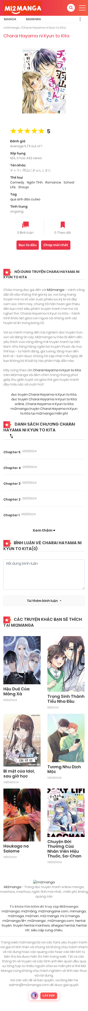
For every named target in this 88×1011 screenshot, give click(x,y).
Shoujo (23, 187)
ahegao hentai (63, 925)
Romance (53, 182)
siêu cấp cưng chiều (46, 930)
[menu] (82, 7)
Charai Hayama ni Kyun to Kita (44, 27)
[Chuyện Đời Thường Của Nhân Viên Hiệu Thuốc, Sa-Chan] (66, 812)
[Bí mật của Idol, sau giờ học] (22, 740)
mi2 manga (49, 916)
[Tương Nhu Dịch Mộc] (66, 737)
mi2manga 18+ (14, 920)
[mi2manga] (22, 7)
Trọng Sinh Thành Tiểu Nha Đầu (66, 699)
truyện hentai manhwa (31, 925)
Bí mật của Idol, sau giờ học (19, 773)
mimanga (78, 911)
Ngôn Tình (35, 182)
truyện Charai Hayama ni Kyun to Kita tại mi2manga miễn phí (48, 411)
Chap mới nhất (55, 245)
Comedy (17, 182)
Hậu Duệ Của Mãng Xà (16, 691)
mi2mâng (29, 911)
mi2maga (16, 916)
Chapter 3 (12, 483)
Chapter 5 (12, 452)
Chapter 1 (11, 515)
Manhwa (33, 19)
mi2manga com (61, 920)
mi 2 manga (70, 916)
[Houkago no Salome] (22, 814)
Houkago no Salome (16, 848)
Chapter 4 (12, 468)
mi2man (32, 916)
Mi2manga (55, 290)
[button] (71, 8)
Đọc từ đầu (28, 245)
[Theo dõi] (63, 225)
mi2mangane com (53, 911)
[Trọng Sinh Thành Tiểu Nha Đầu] (66, 664)
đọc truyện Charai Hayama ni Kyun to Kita (43, 394)
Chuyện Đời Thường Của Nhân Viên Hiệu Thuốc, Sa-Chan (64, 849)
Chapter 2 (12, 499)
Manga (10, 19)
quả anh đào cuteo (25, 199)
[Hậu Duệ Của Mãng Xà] (22, 660)
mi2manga (12, 27)
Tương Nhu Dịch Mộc (64, 769)
